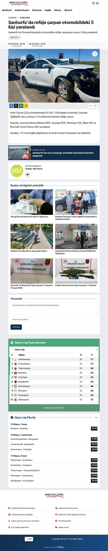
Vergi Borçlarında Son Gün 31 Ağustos (29, 217)
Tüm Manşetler (64, 521)
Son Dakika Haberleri (20, 527)
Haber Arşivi (63, 527)
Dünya (57, 10)
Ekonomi (36, 10)
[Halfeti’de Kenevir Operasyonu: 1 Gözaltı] (76, 271)
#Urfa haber (14, 37)
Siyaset (68, 10)
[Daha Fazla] (26, 106)
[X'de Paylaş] (16, 106)
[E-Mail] (27, 175)
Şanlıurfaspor (22, 10)
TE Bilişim (60, 547)
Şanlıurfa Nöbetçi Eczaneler (23, 508)
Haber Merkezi (33, 169)
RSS (30, 539)
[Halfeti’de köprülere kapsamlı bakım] (32, 236)
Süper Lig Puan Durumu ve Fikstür (25, 521)
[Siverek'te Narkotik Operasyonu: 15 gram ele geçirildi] (32, 271)
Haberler (12, 18)
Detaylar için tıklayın (54, 408)
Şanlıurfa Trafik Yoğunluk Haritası (72, 515)
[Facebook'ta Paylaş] (11, 106)
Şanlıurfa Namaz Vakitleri (22, 515)
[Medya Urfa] (18, 3)
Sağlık (48, 10)
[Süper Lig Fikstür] (96, 417)
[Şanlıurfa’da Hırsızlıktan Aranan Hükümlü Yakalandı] (76, 236)
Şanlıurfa (7, 10)
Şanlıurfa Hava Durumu (68, 508)
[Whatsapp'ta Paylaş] (21, 106)
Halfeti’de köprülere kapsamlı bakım (29, 251)
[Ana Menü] (97, 3)
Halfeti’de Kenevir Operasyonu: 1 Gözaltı (75, 285)
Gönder (16, 327)
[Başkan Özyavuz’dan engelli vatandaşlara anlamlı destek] (76, 202)
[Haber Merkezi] (17, 171)
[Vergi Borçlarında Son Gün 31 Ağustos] (32, 202)
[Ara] (93, 3)
